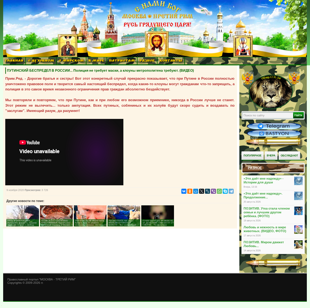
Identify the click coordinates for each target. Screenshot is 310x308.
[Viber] (213, 191)
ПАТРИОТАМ (122, 61)
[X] (201, 191)
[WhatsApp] (219, 191)
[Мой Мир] (195, 191)
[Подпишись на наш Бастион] (274, 136)
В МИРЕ (96, 61)
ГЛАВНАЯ (14, 61)
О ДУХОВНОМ (41, 61)
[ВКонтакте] (183, 191)
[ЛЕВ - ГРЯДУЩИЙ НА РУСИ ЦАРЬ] (271, 108)
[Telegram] (231, 191)
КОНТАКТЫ (170, 61)
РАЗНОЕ (147, 61)
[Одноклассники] (189, 191)
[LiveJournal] (207, 191)
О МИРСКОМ (71, 61)
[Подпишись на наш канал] (274, 129)
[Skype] (225, 191)
